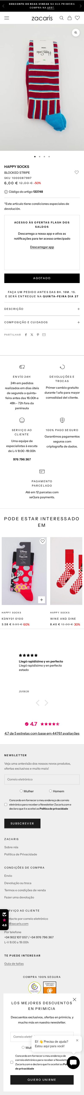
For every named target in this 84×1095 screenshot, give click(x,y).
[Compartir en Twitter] (32, 334)
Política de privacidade (54, 808)
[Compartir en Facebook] (26, 334)
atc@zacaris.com (16, 924)
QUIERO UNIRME (42, 1079)
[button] (39, 703)
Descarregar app (42, 247)
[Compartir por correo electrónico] (44, 334)
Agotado (42, 278)
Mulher (31, 1048)
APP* (50, 7)
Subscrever (22, 823)
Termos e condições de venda (25, 890)
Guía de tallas (14, 964)
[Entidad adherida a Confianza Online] (42, 988)
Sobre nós (11, 847)
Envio (8, 876)
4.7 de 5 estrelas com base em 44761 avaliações (42, 733)
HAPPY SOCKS (16, 166)
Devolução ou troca (17, 883)
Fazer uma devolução (19, 897)
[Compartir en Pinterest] (38, 334)
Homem (58, 791)
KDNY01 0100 (12, 618)
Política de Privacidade (20, 854)
